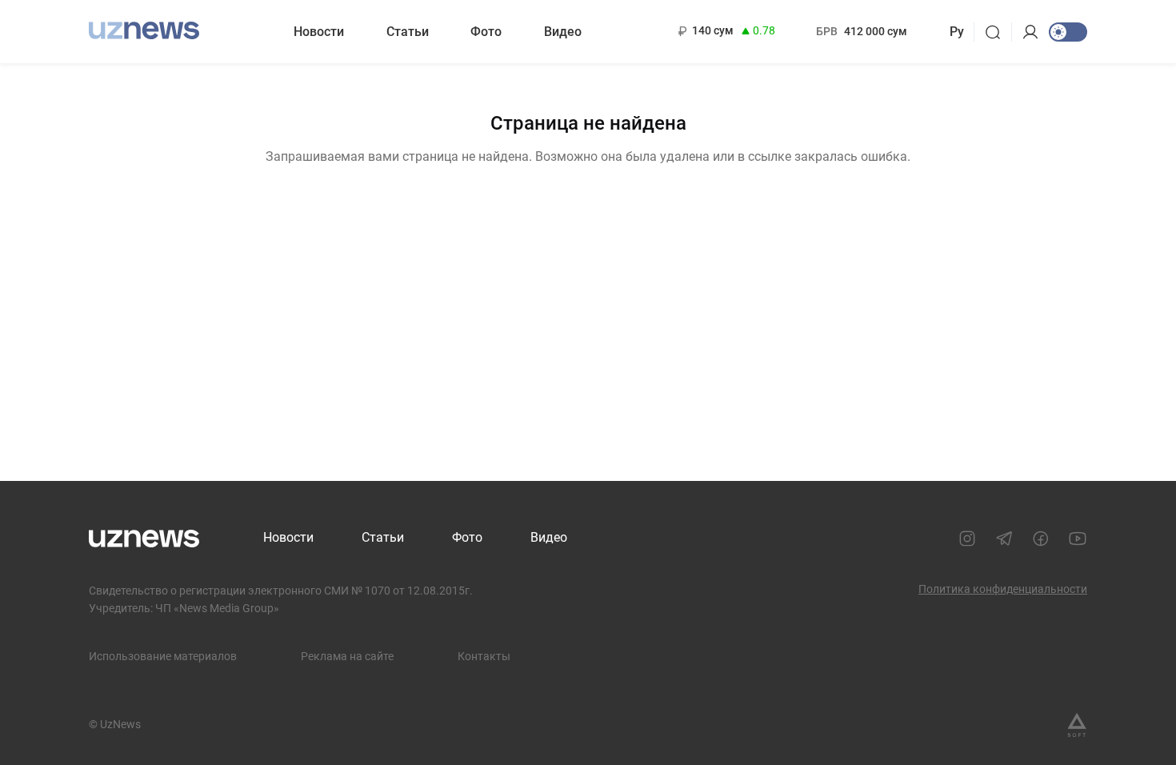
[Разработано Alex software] (1076, 725)
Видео (563, 31)
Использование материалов (163, 656)
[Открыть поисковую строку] (998, 32)
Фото (486, 31)
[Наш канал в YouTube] (1077, 538)
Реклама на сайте (347, 656)
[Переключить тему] (1068, 32)
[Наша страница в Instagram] (967, 538)
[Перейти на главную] (144, 30)
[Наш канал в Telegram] (1004, 538)
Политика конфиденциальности (1002, 589)
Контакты (484, 656)
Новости (319, 31)
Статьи (407, 31)
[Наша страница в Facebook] (1040, 538)
